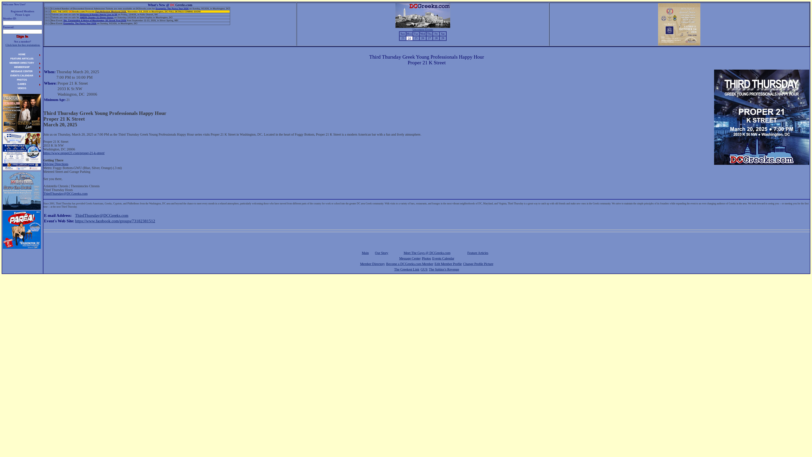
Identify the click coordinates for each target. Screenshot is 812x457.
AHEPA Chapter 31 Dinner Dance (97, 17)
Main (365, 253)
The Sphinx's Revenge (444, 269)
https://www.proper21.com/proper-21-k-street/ (74, 153)
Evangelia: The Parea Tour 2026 (172, 8)
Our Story (381, 253)
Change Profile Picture (478, 264)
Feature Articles (477, 253)
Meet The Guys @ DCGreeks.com (427, 253)
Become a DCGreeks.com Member (409, 264)
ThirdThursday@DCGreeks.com (65, 193)
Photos (426, 258)
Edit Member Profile (448, 264)
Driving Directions (55, 164)
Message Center (410, 258)
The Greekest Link (406, 269)
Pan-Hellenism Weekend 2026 (110, 11)
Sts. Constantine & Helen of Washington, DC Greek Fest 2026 (94, 20)
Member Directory (372, 264)
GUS (424, 269)
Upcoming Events (423, 29)
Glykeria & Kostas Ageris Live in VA (98, 14)
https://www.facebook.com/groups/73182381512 (115, 221)
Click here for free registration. (22, 45)
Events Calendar (443, 258)
